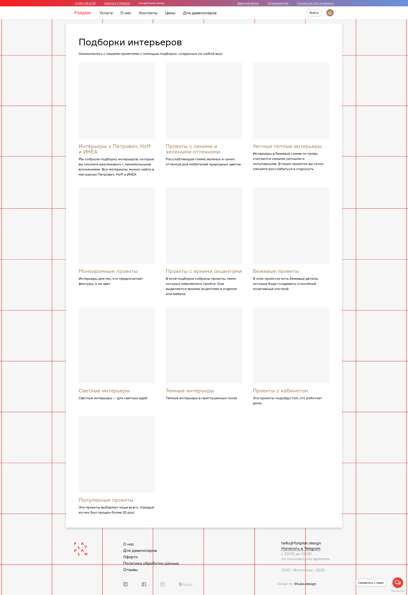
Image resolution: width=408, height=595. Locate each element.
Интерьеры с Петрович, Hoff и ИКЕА (115, 149)
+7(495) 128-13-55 (85, 3)
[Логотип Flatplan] (80, 548)
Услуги (106, 12)
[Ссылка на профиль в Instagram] (162, 583)
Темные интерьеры (190, 390)
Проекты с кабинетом (280, 390)
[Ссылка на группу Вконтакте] (125, 583)
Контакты (148, 12)
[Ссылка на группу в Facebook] (144, 583)
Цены (170, 12)
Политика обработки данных (151, 563)
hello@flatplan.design (301, 543)
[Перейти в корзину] (330, 12)
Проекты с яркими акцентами (204, 271)
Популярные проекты (106, 500)
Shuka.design (305, 584)
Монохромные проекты (108, 271)
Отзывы (130, 569)
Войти (314, 12)
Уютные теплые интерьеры (287, 146)
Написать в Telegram (117, 3)
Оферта (130, 556)
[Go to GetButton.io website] (398, 590)
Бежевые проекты (276, 271)
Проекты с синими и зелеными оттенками (193, 149)
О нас (125, 12)
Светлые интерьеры (104, 390)
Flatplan (82, 12)
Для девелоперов (200, 12)
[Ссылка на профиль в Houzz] (186, 583)
